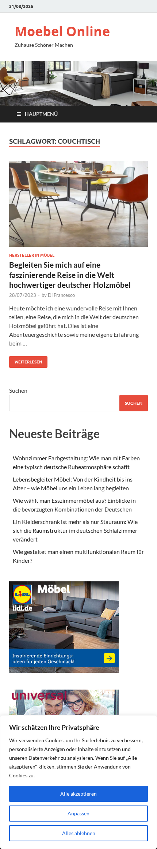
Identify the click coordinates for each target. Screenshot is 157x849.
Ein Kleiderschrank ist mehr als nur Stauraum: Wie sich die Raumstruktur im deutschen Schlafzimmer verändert (75, 530)
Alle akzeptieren (78, 793)
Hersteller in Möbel (31, 255)
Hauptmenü (41, 114)
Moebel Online (62, 31)
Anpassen (78, 813)
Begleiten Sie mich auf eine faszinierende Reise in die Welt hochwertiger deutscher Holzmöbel (70, 274)
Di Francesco (61, 295)
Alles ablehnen (78, 833)
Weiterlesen (25, 360)
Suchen (18, 390)
